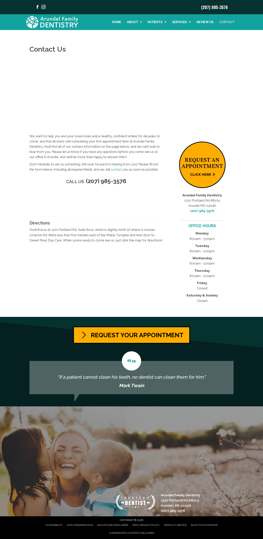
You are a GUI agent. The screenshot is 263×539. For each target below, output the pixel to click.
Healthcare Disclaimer (112, 525)
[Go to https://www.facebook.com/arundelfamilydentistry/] (37, 7)
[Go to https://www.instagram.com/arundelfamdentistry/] (43, 7)
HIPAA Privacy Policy (146, 525)
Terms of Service (175, 525)
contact (116, 169)
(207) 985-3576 (214, 7)
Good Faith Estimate (204, 525)
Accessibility (54, 525)
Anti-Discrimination (80, 525)
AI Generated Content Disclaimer (131, 532)
